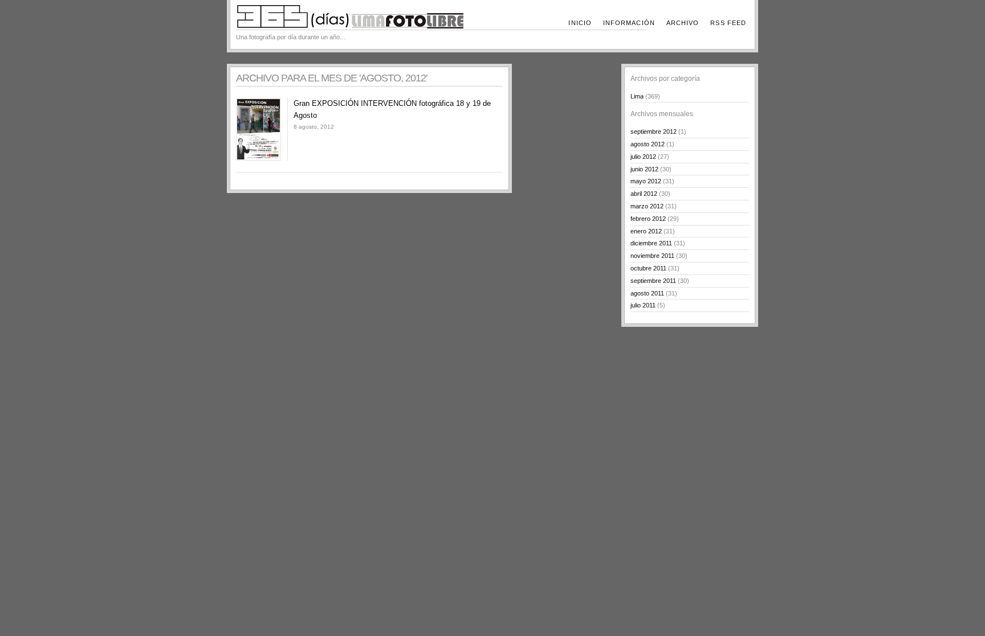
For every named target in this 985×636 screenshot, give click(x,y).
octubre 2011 (648, 268)
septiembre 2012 (653, 131)
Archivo (682, 22)
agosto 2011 (647, 293)
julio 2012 (643, 156)
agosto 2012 (647, 144)
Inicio (579, 22)
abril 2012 (643, 193)
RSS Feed (728, 22)
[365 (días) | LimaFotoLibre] (350, 26)
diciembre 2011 (651, 243)
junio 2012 (644, 169)
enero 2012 (646, 231)
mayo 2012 (645, 181)
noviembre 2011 (652, 255)
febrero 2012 (648, 218)
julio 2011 (643, 305)
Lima (637, 96)
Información (629, 22)
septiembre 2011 (653, 280)
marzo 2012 (647, 206)
